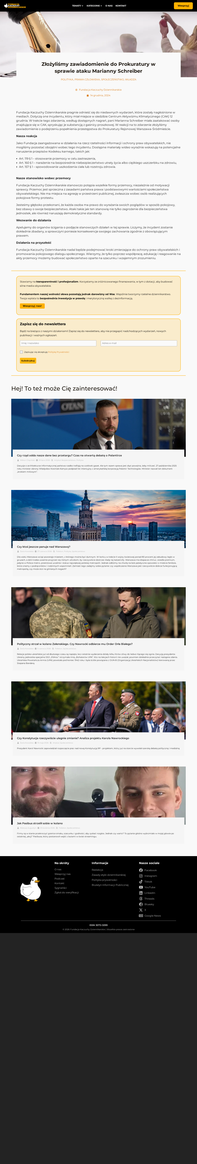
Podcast (60, 878)
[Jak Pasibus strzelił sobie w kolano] (98, 796)
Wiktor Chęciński (27, 460)
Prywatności (62, 352)
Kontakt (121, 5)
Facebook (151, 870)
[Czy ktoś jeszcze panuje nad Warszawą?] (98, 519)
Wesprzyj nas (63, 874)
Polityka (67, 79)
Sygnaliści (61, 887)
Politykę (52, 352)
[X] (141, 910)
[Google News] (141, 916)
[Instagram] (141, 876)
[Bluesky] (141, 904)
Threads (149, 898)
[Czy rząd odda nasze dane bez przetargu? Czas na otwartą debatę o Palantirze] (98, 428)
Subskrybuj (28, 360)
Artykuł (57, 460)
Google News (153, 915)
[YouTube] (141, 887)
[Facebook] (141, 870)
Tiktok (148, 881)
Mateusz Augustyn (28, 828)
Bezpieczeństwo (68, 460)
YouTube (150, 887)
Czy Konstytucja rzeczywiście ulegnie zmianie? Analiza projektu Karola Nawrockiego (73, 738)
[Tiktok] (141, 882)
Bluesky (149, 904)
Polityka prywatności (104, 879)
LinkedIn (150, 892)
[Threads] (141, 899)
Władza (130, 79)
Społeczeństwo (112, 79)
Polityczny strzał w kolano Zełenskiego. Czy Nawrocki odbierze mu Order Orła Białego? (75, 644)
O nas (109, 5)
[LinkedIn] (141, 893)
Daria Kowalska (26, 551)
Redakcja (97, 869)
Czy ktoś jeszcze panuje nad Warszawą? (43, 546)
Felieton (59, 551)
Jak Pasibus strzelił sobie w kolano (40, 823)
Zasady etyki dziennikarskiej (109, 874)
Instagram (151, 875)
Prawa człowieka (87, 79)
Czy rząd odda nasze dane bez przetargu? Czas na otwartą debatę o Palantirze (69, 455)
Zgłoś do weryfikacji (67, 892)
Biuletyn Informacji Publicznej (110, 885)
